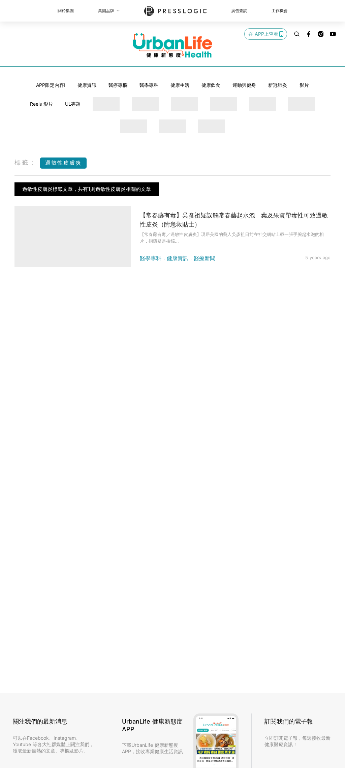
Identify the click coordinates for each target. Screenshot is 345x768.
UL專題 (73, 104)
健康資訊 (86, 85)
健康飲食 (210, 85)
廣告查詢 (239, 10)
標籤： (25, 162)
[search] (297, 34)
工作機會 (280, 10)
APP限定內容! (50, 85)
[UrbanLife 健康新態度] (172, 45)
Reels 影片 (41, 104)
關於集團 (66, 10)
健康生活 (179, 85)
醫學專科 (148, 85)
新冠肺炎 (277, 85)
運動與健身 (244, 85)
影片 (304, 85)
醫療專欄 (117, 85)
